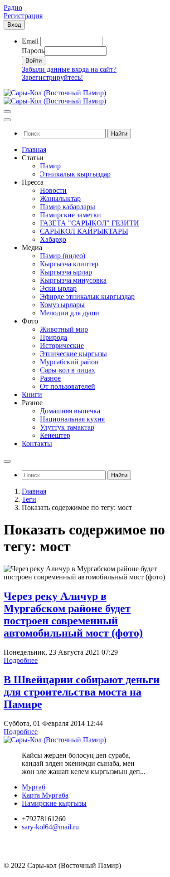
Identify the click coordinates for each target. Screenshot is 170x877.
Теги (29, 499)
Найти (119, 133)
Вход (14, 24)
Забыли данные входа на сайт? (69, 69)
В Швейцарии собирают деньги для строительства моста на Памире (82, 692)
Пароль (33, 50)
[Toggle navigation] (7, 111)
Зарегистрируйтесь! (52, 77)
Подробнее (21, 660)
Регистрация (23, 16)
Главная (34, 491)
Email (30, 41)
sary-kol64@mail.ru (50, 827)
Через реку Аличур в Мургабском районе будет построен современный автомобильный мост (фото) (73, 614)
